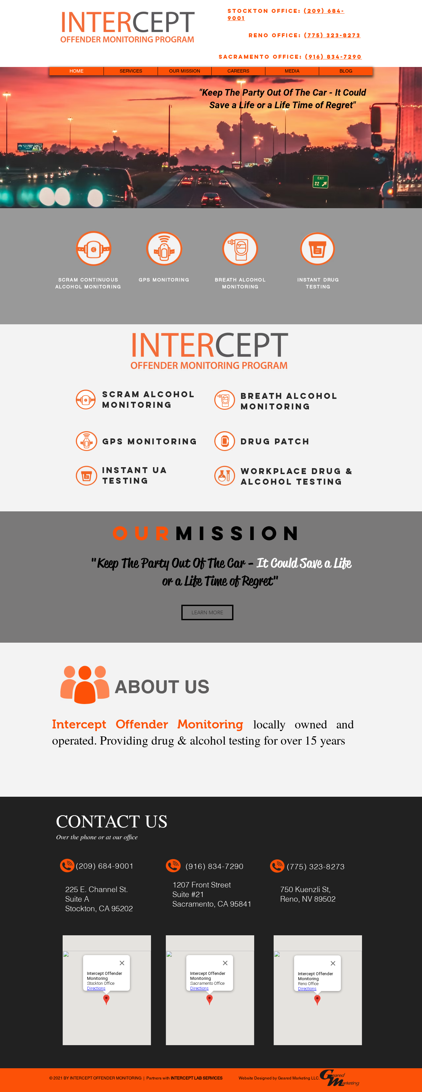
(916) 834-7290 (333, 56)
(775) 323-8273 (332, 35)
